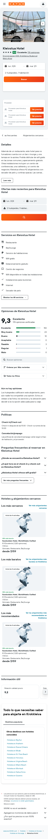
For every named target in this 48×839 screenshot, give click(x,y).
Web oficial (7, 58)
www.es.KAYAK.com (10, 831)
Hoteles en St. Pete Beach (17, 754)
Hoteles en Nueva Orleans (17, 747)
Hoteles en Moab (14, 750)
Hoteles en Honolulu (15, 758)
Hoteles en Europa (35, 831)
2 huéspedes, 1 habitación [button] (17, 72)
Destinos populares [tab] (14, 722)
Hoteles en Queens (14, 775)
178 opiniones (33, 52)
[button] (4, 4)
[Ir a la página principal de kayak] (17, 3)
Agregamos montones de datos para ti (21, 813)
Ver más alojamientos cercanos (38, 506)
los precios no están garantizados (22, 801)
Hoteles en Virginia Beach (17, 761)
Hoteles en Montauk (15, 768)
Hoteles (23, 831)
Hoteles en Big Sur (14, 740)
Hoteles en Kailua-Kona (16, 772)
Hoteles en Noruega (17, 833)
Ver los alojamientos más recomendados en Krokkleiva (36, 615)
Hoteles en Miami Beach (16, 765)
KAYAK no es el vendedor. (15, 808)
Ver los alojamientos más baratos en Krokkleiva (36, 560)
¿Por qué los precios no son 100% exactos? (19, 817)
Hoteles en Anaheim (15, 743)
